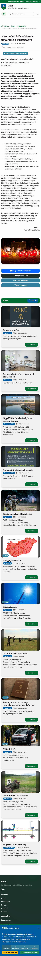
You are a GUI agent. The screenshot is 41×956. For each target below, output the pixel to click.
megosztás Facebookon (21, 271)
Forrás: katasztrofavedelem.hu (16, 53)
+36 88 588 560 (13, 1)
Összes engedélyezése (30, 952)
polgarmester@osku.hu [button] (30, 1)
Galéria (4, 912)
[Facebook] (3, 14)
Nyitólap (6, 26)
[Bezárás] (38, 928)
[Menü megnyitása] (37, 14)
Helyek (4, 905)
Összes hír (33, 300)
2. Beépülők (15, 947)
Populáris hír (21, 26)
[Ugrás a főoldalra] (3, 7)
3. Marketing (24, 947)
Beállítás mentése (10, 952)
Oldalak (4, 908)
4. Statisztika (34, 947)
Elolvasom (30, 344)
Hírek (13, 26)
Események (5, 902)
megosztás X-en (21, 276)
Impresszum (6, 920)
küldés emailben (21, 280)
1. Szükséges (6, 947)
